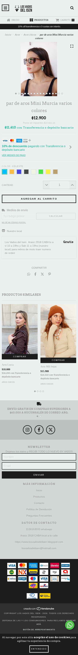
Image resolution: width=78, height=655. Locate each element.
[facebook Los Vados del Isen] (39, 429)
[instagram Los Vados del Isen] (27, 429)
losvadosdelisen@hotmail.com (39, 548)
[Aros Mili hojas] (58, 331)
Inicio (8, 34)
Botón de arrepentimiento (39, 630)
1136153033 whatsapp (39, 529)
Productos (39, 496)
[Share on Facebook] (35, 274)
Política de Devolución (39, 509)
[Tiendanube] (39, 610)
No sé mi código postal (14, 222)
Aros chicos (29, 34)
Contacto (39, 503)
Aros (17, 34)
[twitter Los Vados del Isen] (50, 429)
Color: (12, 166)
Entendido (39, 648)
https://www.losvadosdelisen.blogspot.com (39, 541)
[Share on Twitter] (42, 274)
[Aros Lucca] (20, 329)
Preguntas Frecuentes (39, 515)
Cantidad (7, 185)
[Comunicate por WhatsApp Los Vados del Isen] (69, 625)
